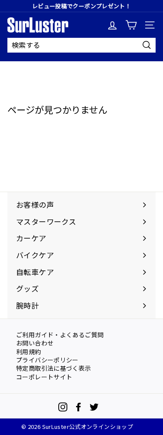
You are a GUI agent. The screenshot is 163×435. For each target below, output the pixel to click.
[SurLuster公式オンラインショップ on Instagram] (62, 407)
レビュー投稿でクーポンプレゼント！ (81, 6)
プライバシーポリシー (47, 359)
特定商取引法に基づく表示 (53, 368)
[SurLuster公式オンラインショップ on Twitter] (94, 407)
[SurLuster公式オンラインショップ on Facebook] (78, 407)
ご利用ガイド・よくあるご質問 (59, 334)
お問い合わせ (34, 342)
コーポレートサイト (44, 376)
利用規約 (28, 351)
